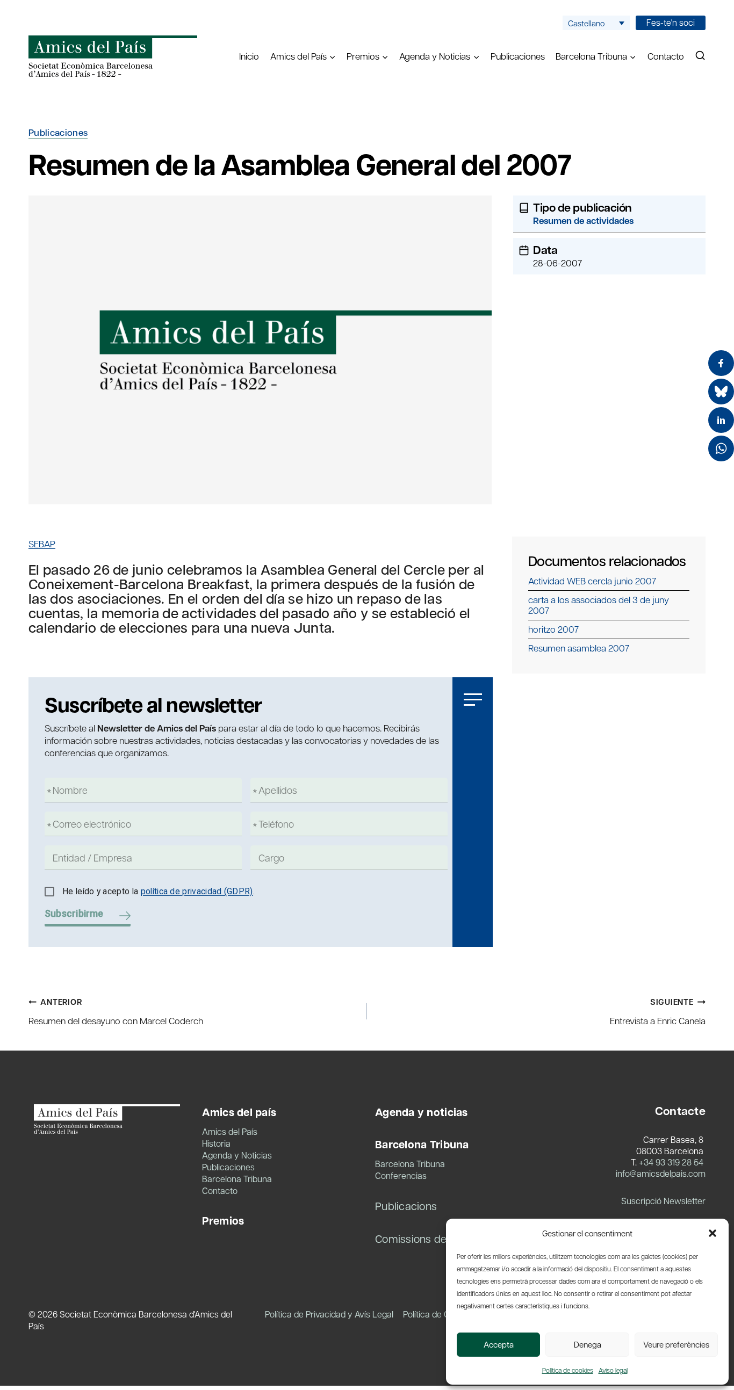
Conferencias (401, 1175)
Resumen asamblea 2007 (578, 648)
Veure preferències (676, 1344)
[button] (712, 1233)
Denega (587, 1344)
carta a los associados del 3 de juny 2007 (598, 604)
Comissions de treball (428, 1239)
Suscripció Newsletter (663, 1200)
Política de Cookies (439, 1314)
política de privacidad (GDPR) (197, 891)
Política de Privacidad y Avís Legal (329, 1314)
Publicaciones (518, 56)
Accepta (499, 1344)
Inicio (249, 56)
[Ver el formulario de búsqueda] (700, 55)
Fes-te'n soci (670, 22)
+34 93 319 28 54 (671, 1162)
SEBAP (41, 543)
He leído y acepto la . (158, 891)
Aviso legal (613, 1370)
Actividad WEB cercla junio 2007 (592, 581)
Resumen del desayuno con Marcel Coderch (115, 1011)
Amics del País (229, 1131)
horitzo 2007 (553, 629)
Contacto (665, 56)
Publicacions (406, 1206)
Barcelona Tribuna (237, 1178)
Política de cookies (567, 1370)
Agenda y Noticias (237, 1155)
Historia (216, 1143)
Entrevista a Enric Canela (658, 1011)
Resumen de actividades (583, 220)
